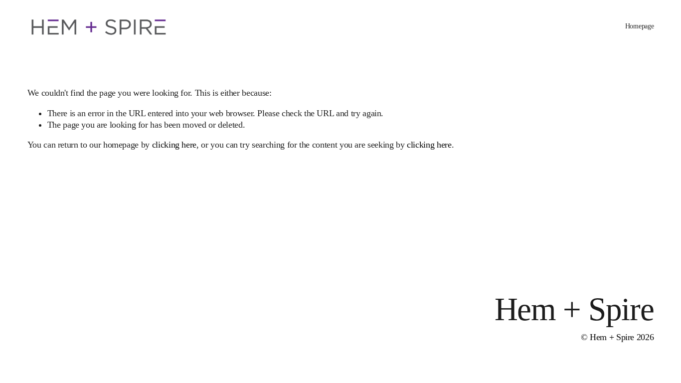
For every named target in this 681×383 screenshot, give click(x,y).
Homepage (639, 26)
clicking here (174, 145)
